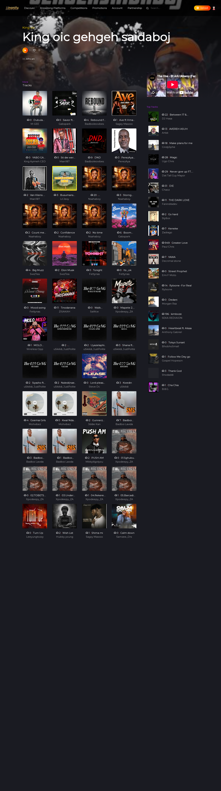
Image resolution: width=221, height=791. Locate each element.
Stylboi (166, 218)
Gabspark (65, 123)
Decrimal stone (171, 260)
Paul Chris (168, 246)
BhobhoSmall (170, 346)
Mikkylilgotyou (94, 461)
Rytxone (167, 289)
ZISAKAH (64, 311)
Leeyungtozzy (35, 536)
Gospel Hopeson (172, 360)
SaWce (94, 311)
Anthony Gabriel (172, 332)
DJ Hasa (167, 118)
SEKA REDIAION (172, 317)
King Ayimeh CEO (35, 161)
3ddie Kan (94, 424)
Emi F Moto (169, 275)
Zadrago (167, 232)
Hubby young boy (64, 537)
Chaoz (166, 189)
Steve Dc (94, 386)
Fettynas (94, 274)
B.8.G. (165, 389)
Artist (165, 132)
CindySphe (168, 147)
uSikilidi (124, 386)
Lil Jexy (64, 198)
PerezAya (124, 161)
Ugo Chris (168, 161)
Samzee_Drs (124, 536)
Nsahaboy (94, 198)
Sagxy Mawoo (124, 123)
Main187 (65, 161)
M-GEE (35, 123)
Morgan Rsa (169, 303)
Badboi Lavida (124, 424)
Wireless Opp (35, 349)
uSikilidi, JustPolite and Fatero (65, 349)
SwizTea (35, 274)
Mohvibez (35, 424)
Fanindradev (169, 203)
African (30, 58)
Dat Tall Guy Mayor (173, 175)
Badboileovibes (94, 123)
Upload (203, 7)
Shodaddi (167, 374)
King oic (28, 27)
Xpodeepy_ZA (124, 311)
